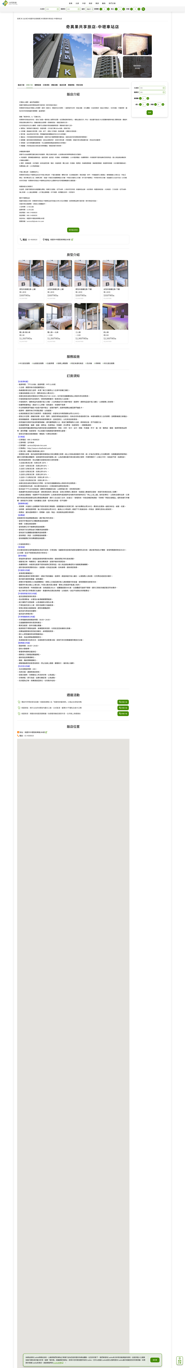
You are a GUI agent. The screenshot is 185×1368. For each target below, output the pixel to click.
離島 (104, 3)
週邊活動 (54, 85)
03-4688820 (32, 239)
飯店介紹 (21, 85)
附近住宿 (79, 85)
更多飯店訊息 (73, 230)
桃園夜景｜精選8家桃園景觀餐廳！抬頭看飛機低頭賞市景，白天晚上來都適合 (51, 713)
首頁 (70, 3)
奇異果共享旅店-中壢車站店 (52, 18)
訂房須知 (46, 85)
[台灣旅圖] (9, 3)
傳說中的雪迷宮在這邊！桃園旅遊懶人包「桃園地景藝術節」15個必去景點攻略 (51, 702)
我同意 (155, 1360)
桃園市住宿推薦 (34, 18)
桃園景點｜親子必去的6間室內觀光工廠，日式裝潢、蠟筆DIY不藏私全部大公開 (51, 707)
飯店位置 (63, 85)
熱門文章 (112, 3)
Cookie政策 (57, 1363)
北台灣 (24, 18)
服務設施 (38, 85)
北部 (77, 3)
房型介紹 (29, 85)
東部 (97, 3)
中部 (84, 3)
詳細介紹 (124, 702)
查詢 (149, 112)
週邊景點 (71, 85)
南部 (90, 3)
